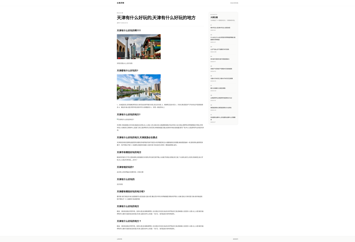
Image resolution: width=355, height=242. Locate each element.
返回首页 (235, 239)
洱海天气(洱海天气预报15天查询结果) (221, 69)
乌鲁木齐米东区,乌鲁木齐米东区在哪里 (222, 78)
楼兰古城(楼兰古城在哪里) (218, 88)
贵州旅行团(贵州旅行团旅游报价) (220, 59)
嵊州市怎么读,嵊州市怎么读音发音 (220, 28)
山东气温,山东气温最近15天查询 (220, 49)
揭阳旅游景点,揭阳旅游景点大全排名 (221, 107)
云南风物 (120, 3)
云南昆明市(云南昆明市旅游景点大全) (221, 98)
